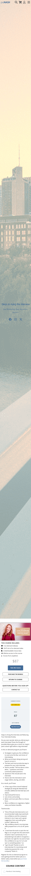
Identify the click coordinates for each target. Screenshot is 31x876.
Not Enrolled (15, 704)
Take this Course (15, 727)
